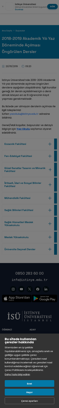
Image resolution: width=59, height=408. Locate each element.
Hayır (29, 392)
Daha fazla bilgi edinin (17, 374)
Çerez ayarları (29, 400)
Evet (29, 383)
